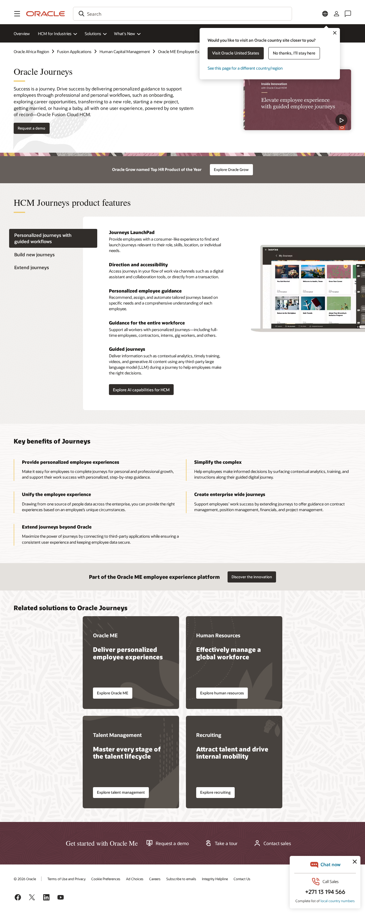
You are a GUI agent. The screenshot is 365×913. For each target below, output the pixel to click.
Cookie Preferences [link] (105, 878)
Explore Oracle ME (112, 693)
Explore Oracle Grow (231, 169)
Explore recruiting (215, 792)
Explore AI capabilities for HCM (141, 389)
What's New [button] (124, 33)
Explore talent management (121, 792)
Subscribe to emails (181, 878)
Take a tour (226, 843)
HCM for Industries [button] (55, 33)
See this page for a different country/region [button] (245, 68)
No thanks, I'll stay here (294, 53)
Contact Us (242, 878)
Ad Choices (134, 878)
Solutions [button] (93, 33)
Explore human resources (222, 693)
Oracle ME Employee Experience (186, 51)
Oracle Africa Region (31, 51)
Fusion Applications (74, 51)
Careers (155, 878)
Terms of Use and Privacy (66, 878)
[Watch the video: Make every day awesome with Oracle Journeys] (297, 99)
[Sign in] (336, 13)
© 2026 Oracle (25, 878)
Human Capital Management (125, 51)
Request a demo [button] (31, 128)
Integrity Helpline (215, 878)
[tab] (53, 238)
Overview (22, 33)
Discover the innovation (252, 577)
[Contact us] (347, 13)
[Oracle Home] (45, 13)
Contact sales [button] (277, 843)
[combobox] (182, 14)
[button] (17, 13)
